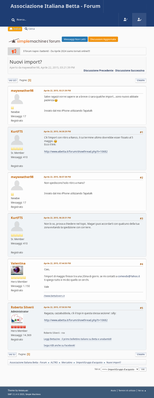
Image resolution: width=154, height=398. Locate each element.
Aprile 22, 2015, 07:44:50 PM (57, 263)
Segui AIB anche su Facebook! (59, 345)
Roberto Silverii (22, 307)
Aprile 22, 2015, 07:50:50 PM (57, 307)
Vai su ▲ (142, 390)
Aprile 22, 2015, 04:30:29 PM (57, 131)
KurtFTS (17, 131)
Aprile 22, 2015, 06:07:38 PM (57, 176)
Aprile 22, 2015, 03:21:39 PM (57, 90)
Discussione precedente (98, 70)
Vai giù (13, 80)
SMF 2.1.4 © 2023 (16, 394)
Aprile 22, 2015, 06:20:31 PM (57, 217)
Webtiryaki (23, 390)
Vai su (12, 354)
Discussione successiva (129, 70)
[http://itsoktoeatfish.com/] (12, 161)
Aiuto (113, 390)
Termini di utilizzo (127, 390)
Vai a (97, 369)
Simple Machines (33, 394)
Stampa (141, 80)
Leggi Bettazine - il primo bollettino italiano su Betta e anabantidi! (78, 339)
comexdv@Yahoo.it (129, 276)
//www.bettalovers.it (54, 295)
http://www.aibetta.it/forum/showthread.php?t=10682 (76, 151)
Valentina (18, 263)
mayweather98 (22, 91)
